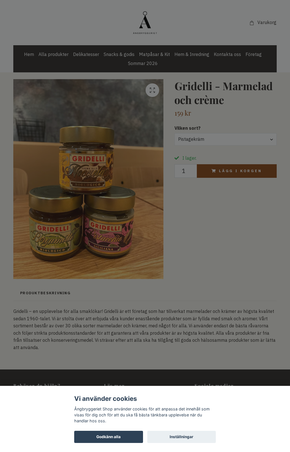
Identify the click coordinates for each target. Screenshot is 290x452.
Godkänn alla (108, 436)
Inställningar (181, 436)
